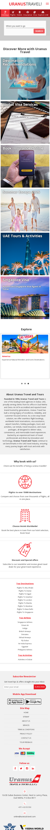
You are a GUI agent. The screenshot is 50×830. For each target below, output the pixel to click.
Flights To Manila (25, 603)
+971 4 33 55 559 (24, 807)
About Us (26, 721)
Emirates (25, 634)
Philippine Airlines (25, 649)
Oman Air (25, 625)
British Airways (25, 631)
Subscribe (40, 686)
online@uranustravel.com (25, 816)
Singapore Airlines (25, 622)
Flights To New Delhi (25, 609)
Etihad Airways (25, 637)
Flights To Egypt (25, 594)
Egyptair (25, 646)
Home (26, 712)
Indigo (25, 628)
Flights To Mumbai (25, 606)
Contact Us (26, 738)
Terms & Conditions (26, 729)
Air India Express (25, 643)
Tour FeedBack (26, 742)
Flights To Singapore (25, 612)
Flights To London (25, 600)
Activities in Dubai (25, 659)
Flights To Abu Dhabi (25, 588)
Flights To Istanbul (25, 597)
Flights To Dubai (25, 591)
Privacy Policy (26, 734)
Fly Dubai (25, 640)
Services (26, 725)
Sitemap (26, 717)
